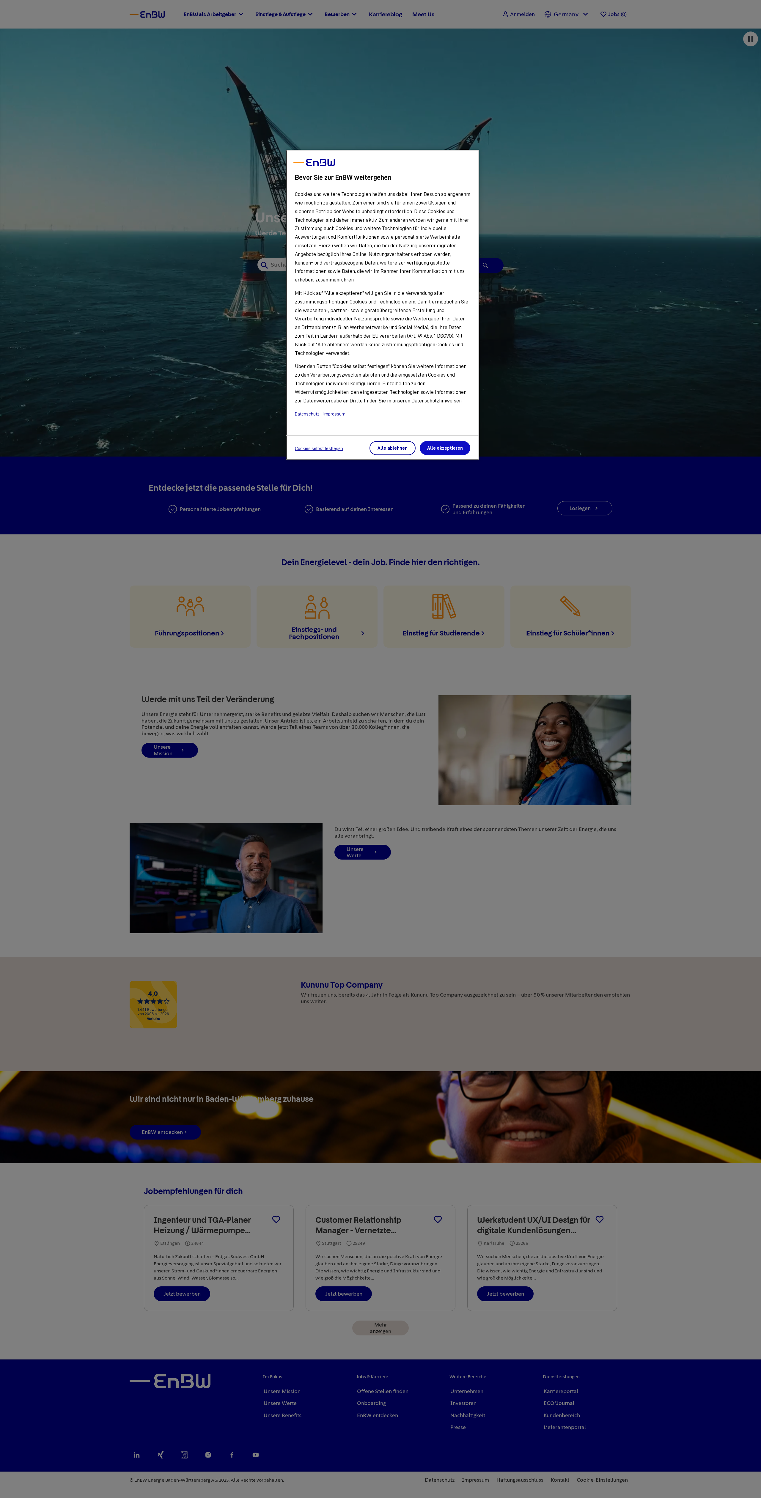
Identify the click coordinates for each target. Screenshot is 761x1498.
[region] (382, 305)
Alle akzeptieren (445, 448)
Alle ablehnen (393, 448)
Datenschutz (307, 414)
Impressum (334, 414)
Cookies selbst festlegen (319, 448)
